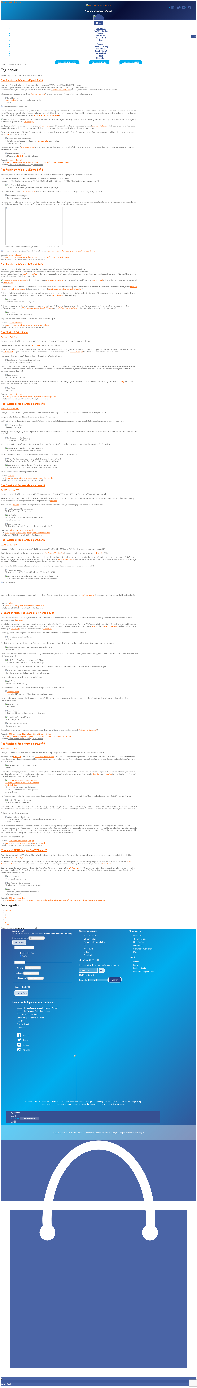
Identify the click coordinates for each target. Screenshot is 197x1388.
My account (88, 948)
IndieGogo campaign (88, 595)
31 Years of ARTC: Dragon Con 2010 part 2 (24, 850)
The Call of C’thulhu (46, 308)
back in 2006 (35, 345)
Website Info (133, 1132)
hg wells (30, 736)
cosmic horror (22, 162)
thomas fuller (48, 478)
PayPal (24, 956)
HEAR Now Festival (74, 868)
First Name (19, 968)
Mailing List (100, 58)
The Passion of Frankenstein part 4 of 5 (23, 485)
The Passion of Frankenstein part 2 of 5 (23, 743)
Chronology (19, 620)
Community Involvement (142, 948)
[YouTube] (184, 9)
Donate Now (19, 942)
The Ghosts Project (76, 352)
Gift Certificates (90, 939)
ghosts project (22, 736)
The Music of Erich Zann (30, 274)
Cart (85, 945)
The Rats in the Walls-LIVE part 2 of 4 (22, 169)
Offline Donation (28, 953)
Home (3, 64)
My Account (15, 1112)
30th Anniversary (15, 734)
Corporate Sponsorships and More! (30, 1017)
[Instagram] (189, 9)
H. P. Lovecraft (8, 352)
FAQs (135, 952)
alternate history (10, 900)
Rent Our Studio (139, 968)
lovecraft (60, 162)
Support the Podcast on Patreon (37, 1008)
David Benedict (37, 75)
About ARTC (138, 935)
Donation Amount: (21, 938)
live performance (50, 162)
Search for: (15, 1118)
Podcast (19, 160)
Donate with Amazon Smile (27, 1014)
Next (7, 924)
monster (22, 843)
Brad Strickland (97, 280)
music (47, 396)
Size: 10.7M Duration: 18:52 (10, 408)
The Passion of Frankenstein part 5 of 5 (23, 403)
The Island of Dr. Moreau (30, 308)
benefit (93, 626)
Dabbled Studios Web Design (106, 1132)
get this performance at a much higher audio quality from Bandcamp (71, 251)
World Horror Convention (65, 559)
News (30, 734)
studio (37, 532)
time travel (101, 900)
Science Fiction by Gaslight (24, 530)
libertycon (18, 605)
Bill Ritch (20, 156)
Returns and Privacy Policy (94, 942)
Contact (136, 961)
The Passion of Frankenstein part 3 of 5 (23, 539)
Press (135, 965)
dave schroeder (33, 162)
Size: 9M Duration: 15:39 (9, 545)
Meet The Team (139, 942)
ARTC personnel (44, 126)
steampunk (39, 478)
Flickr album (47, 628)
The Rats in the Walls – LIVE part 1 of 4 (22, 264)
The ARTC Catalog (91, 935)
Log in (141, 1132)
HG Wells (25, 734)
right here (53, 500)
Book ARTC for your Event (143, 971)
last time (16, 505)
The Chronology (139, 939)
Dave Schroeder (57, 295)
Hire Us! (20, 1021)
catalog (121, 381)
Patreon (7, 134)
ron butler (73, 900)
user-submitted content (100, 126)
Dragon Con (108, 774)
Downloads (88, 955)
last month (17, 757)
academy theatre (11, 162)
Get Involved (138, 945)
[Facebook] (173, 9)
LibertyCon (100, 553)
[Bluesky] (178, 9)
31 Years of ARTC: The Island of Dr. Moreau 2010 (27, 612)
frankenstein (9, 843)
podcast (66, 162)
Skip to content (19, 2)
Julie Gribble (15, 628)
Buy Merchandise (24, 1024)
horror (41, 162)
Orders (86, 952)
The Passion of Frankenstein (54, 553)
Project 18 (123, 1132)
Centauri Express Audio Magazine (46, 115)
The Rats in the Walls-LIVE (61, 90)
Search (13, 1116)
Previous (8, 910)
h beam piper (40, 900)
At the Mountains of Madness (66, 308)
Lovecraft (12, 160)
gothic (7, 605)
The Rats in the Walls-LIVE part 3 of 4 (22, 80)
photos (59, 736)
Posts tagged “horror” (14, 64)
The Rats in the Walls (28, 147)
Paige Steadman (11, 100)
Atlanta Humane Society (110, 626)
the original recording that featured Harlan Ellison (65, 289)
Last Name (18, 973)
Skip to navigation (7, 2)
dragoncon (8, 478)
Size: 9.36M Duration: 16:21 (10, 748)
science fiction (29, 478)
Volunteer (21, 1027)
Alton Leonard (8, 282)
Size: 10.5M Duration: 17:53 (10, 490)
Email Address (20, 978)
